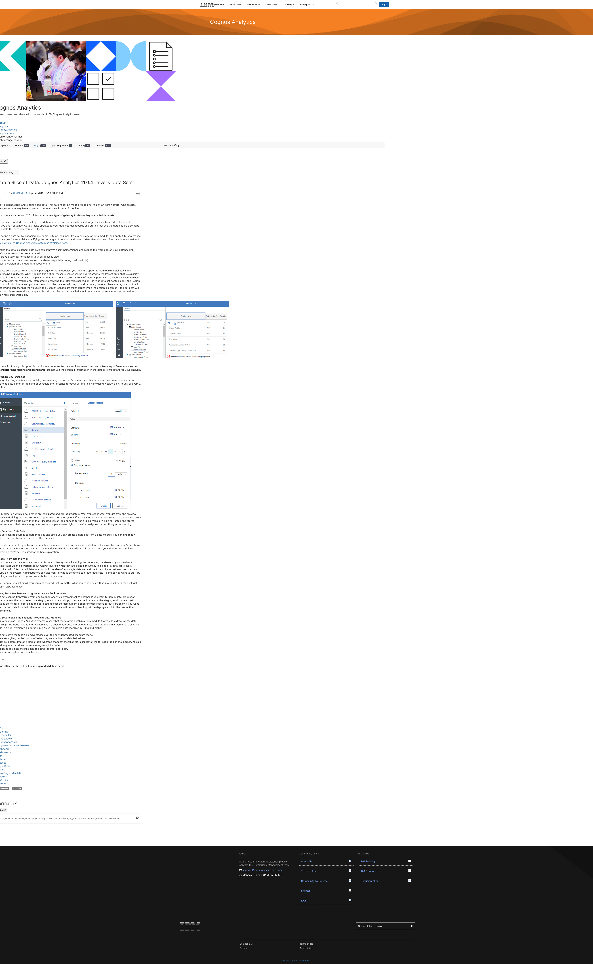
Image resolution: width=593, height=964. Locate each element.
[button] (253, 4)
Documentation (370, 881)
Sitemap (306, 890)
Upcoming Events (60, 145)
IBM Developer (369, 871)
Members (102, 145)
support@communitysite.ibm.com (262, 870)
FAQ (303, 900)
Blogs (39, 145)
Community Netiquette (314, 881)
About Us (306, 861)
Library (83, 145)
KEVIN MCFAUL (22, 193)
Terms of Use (309, 871)
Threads (21, 145)
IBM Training (368, 861)
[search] (339, 4)
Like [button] (138, 194)
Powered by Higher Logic (296, 960)
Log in (384, 4)
